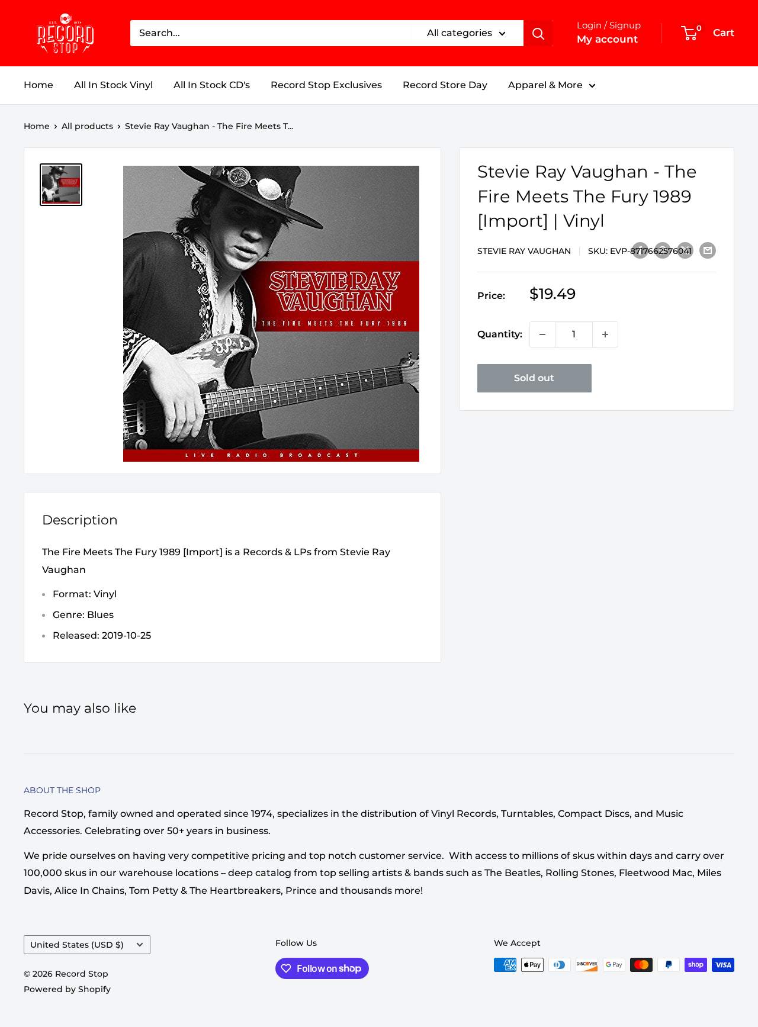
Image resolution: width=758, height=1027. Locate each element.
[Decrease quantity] (542, 334)
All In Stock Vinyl (113, 85)
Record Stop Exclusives (326, 85)
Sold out (534, 378)
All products (87, 126)
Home (38, 85)
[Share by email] (707, 250)
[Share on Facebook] (640, 250)
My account (607, 39)
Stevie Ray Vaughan (524, 250)
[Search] (538, 33)
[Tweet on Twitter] (685, 250)
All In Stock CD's (212, 85)
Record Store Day (445, 85)
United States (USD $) (77, 944)
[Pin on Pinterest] (662, 250)
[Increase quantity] (605, 334)
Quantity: (499, 334)
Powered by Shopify (67, 989)
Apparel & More (545, 85)
